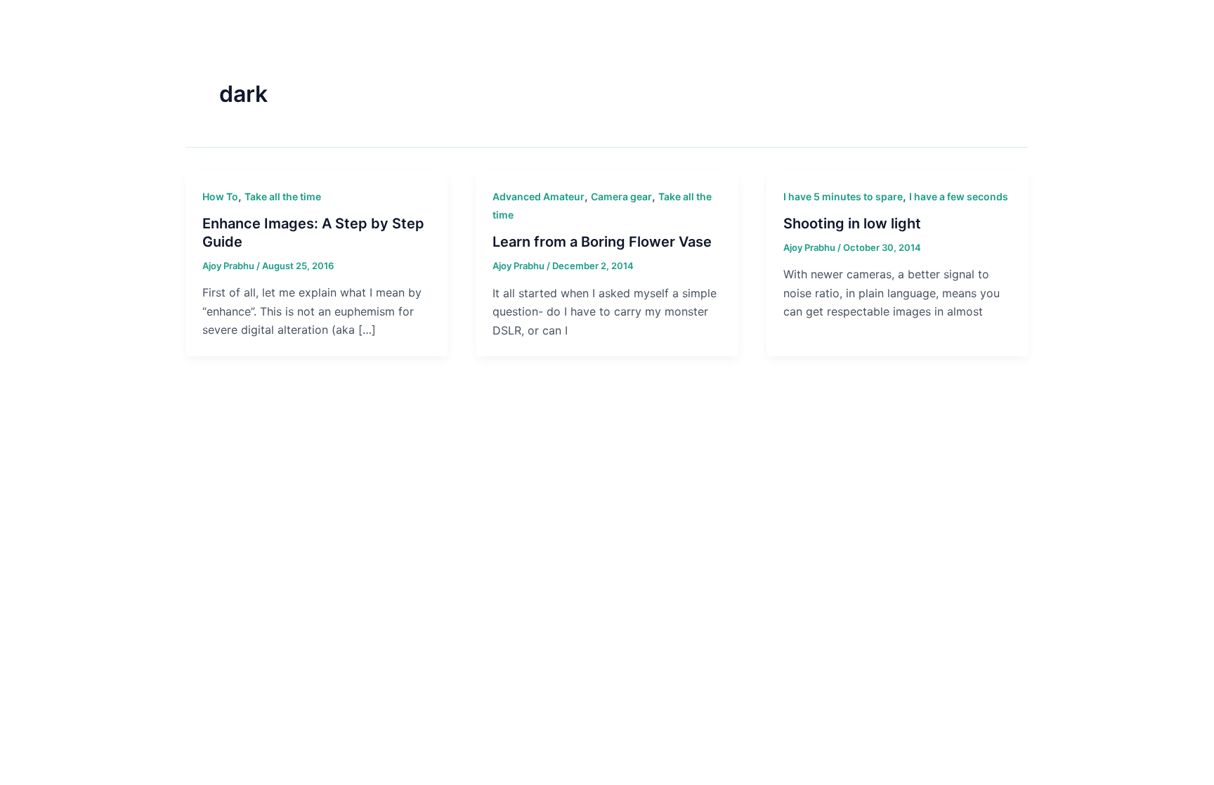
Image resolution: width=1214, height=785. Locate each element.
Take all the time (282, 196)
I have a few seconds (958, 196)
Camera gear (621, 196)
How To (220, 196)
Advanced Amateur (538, 196)
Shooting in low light (852, 223)
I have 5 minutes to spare (843, 196)
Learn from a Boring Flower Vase (602, 241)
